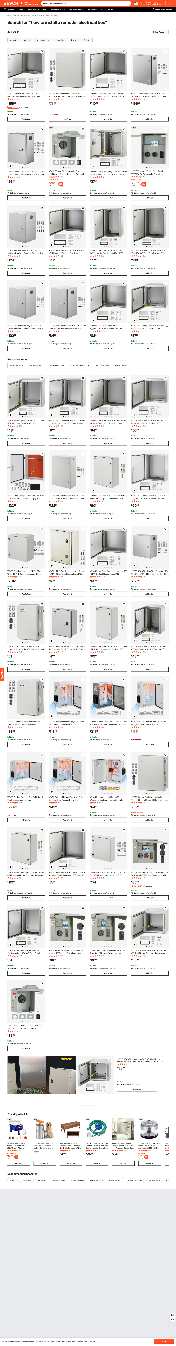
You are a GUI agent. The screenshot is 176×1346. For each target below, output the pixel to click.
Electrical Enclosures (51, 15)
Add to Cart (26, 119)
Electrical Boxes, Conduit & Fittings (31, 15)
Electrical (16, 15)
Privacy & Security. (89, 1341)
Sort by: (155, 32)
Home (9, 15)
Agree (164, 1341)
